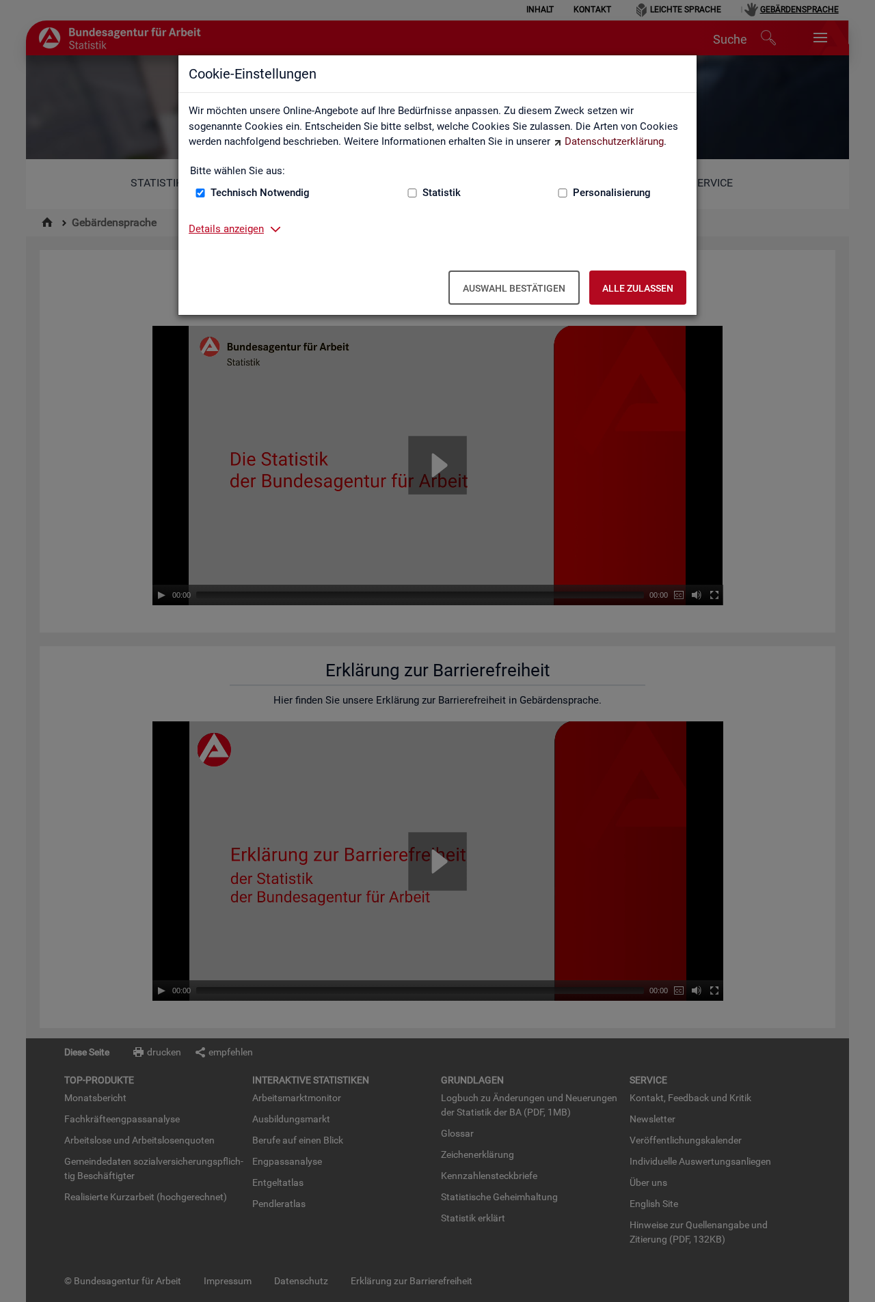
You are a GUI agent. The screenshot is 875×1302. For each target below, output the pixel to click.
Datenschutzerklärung (614, 141)
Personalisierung (612, 192)
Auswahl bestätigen (514, 288)
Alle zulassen (637, 288)
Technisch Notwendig (260, 192)
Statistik (441, 192)
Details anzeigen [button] (226, 229)
